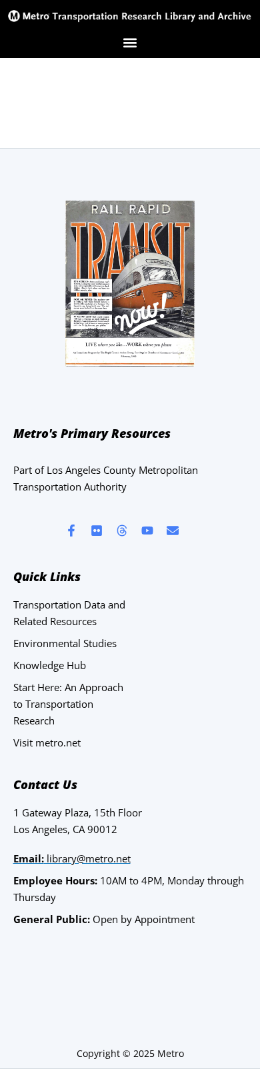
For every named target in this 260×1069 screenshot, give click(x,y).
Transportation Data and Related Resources (69, 613)
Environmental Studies (65, 643)
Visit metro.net (47, 742)
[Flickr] (97, 530)
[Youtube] (147, 530)
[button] (130, 42)
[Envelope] (173, 530)
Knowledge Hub (49, 665)
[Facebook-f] (71, 530)
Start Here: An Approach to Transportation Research (68, 703)
